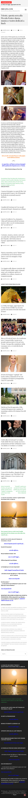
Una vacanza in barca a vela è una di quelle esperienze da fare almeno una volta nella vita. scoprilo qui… (12, 700)
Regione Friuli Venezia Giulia (8, 183)
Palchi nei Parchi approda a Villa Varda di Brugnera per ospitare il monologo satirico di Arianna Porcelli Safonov (13, 410)
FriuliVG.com (7, 9)
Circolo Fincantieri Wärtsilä (11, 180)
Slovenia (17, 183)
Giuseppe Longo (6, 30)
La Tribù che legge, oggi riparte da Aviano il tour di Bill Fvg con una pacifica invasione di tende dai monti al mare (13, 308)
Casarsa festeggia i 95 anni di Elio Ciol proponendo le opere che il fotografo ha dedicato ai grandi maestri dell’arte (13, 194)
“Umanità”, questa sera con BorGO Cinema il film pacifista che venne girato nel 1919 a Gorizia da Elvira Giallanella (20, 489)
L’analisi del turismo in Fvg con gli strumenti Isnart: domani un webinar (13, 208)
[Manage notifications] (25, 795)
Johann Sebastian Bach (9, 181)
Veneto (13, 185)
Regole (14, 794)
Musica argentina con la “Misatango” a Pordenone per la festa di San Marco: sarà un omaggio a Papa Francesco (13, 255)
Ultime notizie (6, 2)
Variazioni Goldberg (6, 185)
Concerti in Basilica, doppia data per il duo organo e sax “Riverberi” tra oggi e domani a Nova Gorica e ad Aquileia (13, 475)
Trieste (21, 183)
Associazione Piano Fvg (6, 178)
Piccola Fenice (19, 181)
